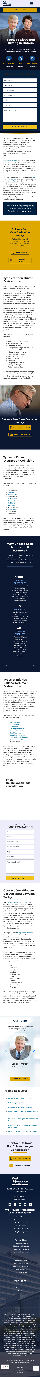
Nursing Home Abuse (21, 1252)
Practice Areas (17, 49)
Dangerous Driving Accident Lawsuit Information (22, 1126)
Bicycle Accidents (21, 1220)
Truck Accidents (21, 1269)
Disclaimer (20, 1367)
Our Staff (21, 1291)
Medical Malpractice (21, 1246)
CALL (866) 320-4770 (21, 428)
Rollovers (11, 505)
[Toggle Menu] (31, 3)
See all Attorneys (20, 1078)
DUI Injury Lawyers (15, 1103)
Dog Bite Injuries (21, 1232)
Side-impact (12, 509)
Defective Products (21, 1229)
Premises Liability (21, 1263)
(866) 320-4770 (21, 252)
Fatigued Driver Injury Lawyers (20, 1107)
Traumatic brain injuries (19, 737)
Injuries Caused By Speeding (19, 1098)
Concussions (15, 724)
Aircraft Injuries (21, 1217)
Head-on (11, 492)
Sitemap (20, 1372)
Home (7, 49)
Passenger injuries (17, 729)
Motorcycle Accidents (21, 1249)
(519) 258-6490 (19, 1199)
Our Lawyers (21, 1288)
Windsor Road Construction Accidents (23, 1111)
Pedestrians (12, 499)
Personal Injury (21, 1260)
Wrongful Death (21, 1272)
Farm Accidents (21, 1240)
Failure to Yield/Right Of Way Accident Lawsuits (23, 1120)
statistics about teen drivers (17, 902)
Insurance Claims (21, 1243)
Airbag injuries (15, 722)
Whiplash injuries (16, 739)
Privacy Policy (20, 1370)
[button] (34, 1049)
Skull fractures (15, 733)
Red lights (12, 503)
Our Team (20, 1280)
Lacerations (14, 726)
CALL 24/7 (21, 10)
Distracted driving (10, 160)
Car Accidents (29, 49)
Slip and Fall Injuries (21, 1266)
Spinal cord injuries (17, 735)
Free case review (22, 260)
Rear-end (11, 501)
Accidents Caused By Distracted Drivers (23, 1132)
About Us (21, 1285)
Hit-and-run (12, 494)
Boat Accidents (21, 1223)
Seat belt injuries (16, 731)
